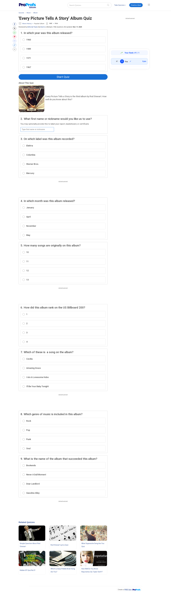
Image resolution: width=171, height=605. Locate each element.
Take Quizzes (119, 5)
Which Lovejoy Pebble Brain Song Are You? (63, 570)
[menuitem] (120, 5)
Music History (27, 23)
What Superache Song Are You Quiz (92, 544)
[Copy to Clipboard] (15, 45)
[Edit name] (130, 61)
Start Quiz (63, 77)
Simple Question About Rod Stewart (30, 544)
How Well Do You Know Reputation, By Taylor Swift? (92, 570)
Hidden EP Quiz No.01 (27, 570)
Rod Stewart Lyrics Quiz (59, 545)
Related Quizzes (27, 522)
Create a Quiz (136, 5)
